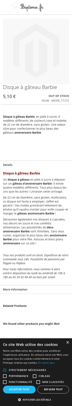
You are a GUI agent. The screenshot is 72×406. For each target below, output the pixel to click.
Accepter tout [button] (19, 389)
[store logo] (27, 7)
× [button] (67, 342)
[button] (36, 399)
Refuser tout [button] (53, 389)
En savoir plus (46, 362)
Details (7, 165)
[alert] (36, 372)
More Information (15, 289)
